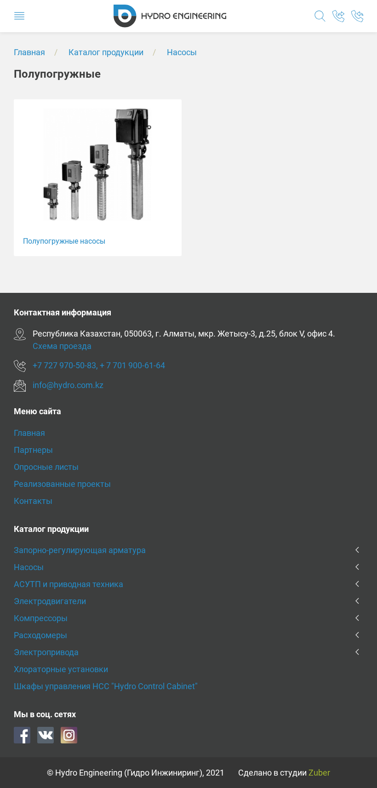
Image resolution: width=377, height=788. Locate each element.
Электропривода (46, 652)
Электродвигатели (50, 601)
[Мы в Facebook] (22, 734)
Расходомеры (40, 635)
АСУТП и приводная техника (68, 584)
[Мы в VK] (45, 734)
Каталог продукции (106, 52)
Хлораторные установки (61, 669)
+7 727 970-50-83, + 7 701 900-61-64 (99, 365)
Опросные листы (46, 467)
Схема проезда (62, 346)
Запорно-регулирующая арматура (80, 550)
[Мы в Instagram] (69, 734)
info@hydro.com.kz (68, 385)
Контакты (33, 501)
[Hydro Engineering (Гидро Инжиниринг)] (170, 15)
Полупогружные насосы (64, 241)
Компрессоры (41, 618)
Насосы (182, 52)
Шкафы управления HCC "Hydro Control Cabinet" (106, 686)
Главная (29, 52)
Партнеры (33, 450)
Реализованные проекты (62, 484)
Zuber (319, 772)
